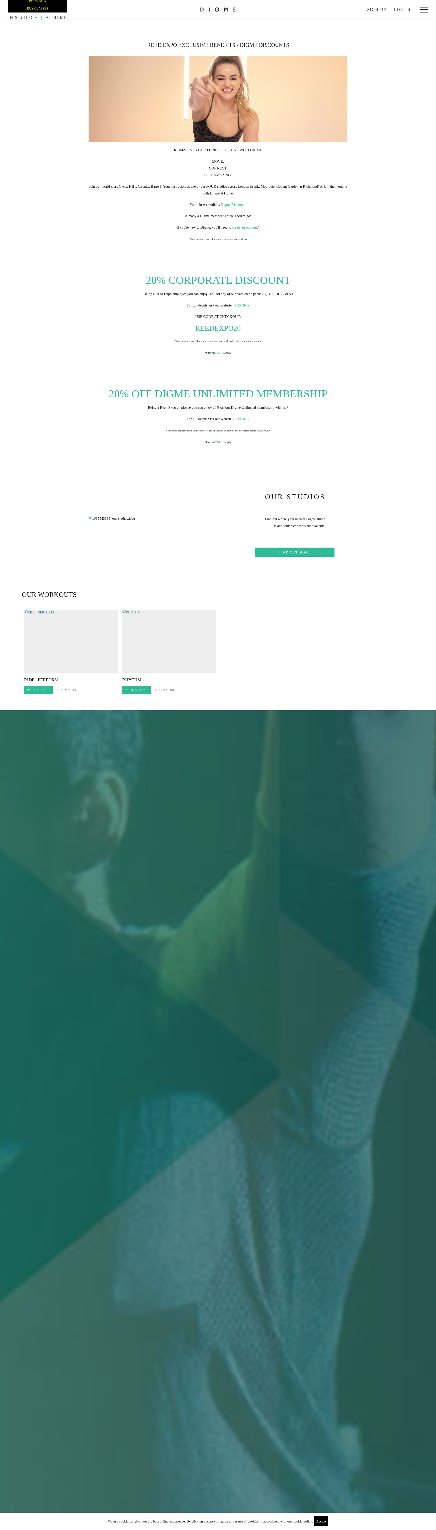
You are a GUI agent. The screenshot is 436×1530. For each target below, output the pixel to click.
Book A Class (38, 690)
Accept (321, 1521)
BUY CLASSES (37, 8)
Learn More (67, 690)
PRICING (242, 305)
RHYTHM (131, 679)
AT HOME (56, 17)
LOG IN (402, 9)
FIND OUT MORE (294, 552)
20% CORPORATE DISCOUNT (218, 280)
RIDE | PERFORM (41, 679)
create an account (244, 227)
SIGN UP (376, 9)
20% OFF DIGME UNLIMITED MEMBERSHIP (218, 394)
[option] (71, 652)
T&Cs (220, 352)
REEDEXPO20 (218, 328)
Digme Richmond (233, 205)
